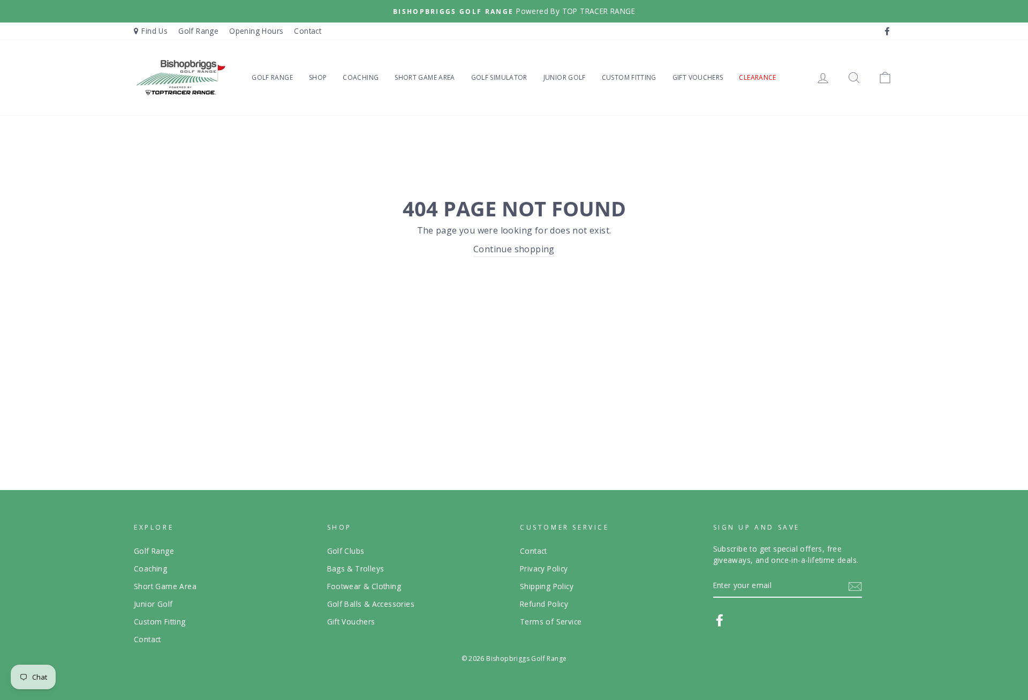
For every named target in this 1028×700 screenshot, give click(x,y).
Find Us (154, 31)
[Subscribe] (855, 586)
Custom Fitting (629, 77)
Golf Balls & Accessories (371, 604)
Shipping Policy (546, 586)
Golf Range (198, 31)
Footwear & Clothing (364, 586)
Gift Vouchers (697, 77)
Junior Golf (564, 77)
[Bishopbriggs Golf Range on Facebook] (719, 620)
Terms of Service (550, 621)
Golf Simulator (499, 77)
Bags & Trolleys (355, 568)
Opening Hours (256, 31)
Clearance (757, 77)
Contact (307, 31)
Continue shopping (514, 249)
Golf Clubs (346, 551)
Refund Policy (544, 604)
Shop (318, 77)
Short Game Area (425, 77)
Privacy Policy (544, 568)
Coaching (361, 77)
